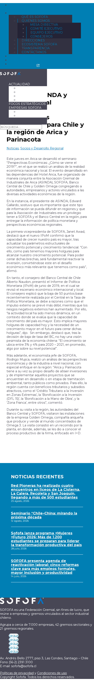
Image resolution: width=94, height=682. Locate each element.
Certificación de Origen (35, 60)
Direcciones (33, 40)
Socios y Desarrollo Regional (41, 148)
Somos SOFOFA (26, 13)
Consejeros (41, 36)
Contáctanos (34, 52)
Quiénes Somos (36, 21)
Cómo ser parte (32, 116)
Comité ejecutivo (46, 29)
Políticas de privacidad (17, 673)
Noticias (25, 88)
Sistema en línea (28, 64)
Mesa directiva (44, 25)
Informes (26, 100)
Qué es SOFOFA (34, 17)
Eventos (25, 96)
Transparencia (36, 48)
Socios (23, 112)
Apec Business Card (31, 56)
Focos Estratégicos (27, 104)
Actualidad (19, 84)
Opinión (25, 92)
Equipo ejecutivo (46, 32)
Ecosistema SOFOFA (39, 44)
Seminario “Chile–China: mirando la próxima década (44, 515)
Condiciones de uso (52, 673)
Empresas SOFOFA (25, 108)
